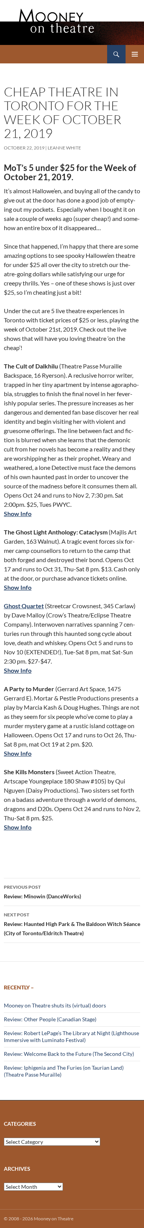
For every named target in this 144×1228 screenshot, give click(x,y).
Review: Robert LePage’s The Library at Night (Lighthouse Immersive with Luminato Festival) (71, 1036)
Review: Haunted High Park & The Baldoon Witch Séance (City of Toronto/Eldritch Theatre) (72, 924)
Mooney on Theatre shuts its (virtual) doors (55, 1005)
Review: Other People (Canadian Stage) (50, 1019)
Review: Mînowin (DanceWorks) (42, 891)
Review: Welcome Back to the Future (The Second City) (69, 1053)
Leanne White (64, 148)
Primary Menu (135, 54)
